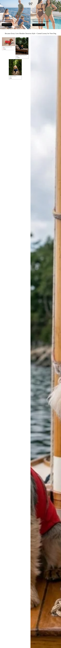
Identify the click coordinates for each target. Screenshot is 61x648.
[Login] (55, 4)
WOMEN (28, 8)
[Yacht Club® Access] (30, 7)
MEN (32, 8)
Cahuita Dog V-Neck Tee (13, 76)
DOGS (40, 8)
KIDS (36, 8)
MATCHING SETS (22, 8)
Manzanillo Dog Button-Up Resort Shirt (21, 55)
